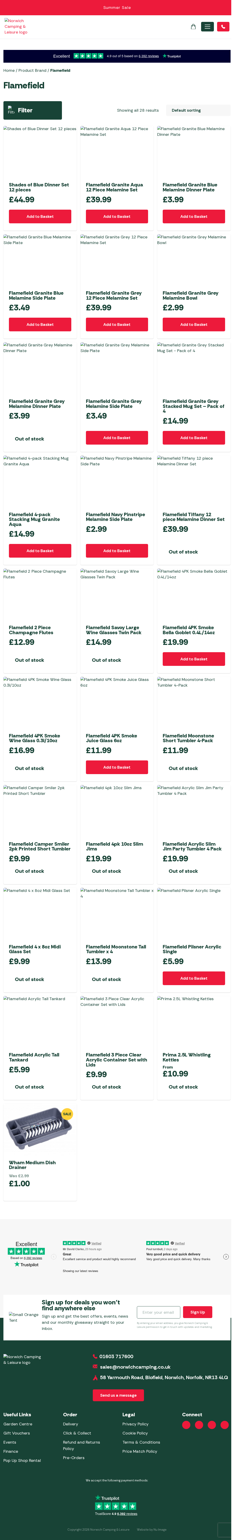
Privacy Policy (135, 1424)
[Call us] (223, 26)
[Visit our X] (225, 1425)
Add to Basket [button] (40, 216)
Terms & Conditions (141, 1442)
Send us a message (118, 1395)
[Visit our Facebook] (186, 1425)
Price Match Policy (139, 1451)
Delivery (70, 1424)
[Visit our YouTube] (212, 1425)
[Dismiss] (225, 7)
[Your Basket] (193, 26)
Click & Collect (77, 1433)
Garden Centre (17, 1424)
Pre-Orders (74, 1457)
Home (9, 70)
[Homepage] (21, 26)
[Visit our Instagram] (199, 1425)
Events (9, 1442)
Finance (10, 1451)
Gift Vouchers (16, 1433)
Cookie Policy (135, 1433)
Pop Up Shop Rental (22, 1460)
